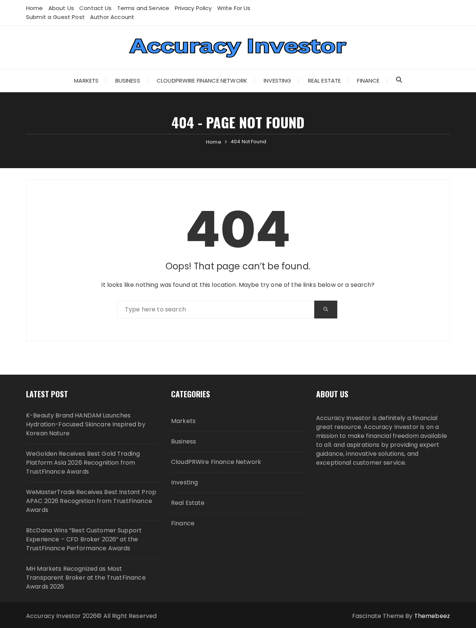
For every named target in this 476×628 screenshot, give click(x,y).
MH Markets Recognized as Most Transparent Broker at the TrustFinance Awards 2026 (86, 577)
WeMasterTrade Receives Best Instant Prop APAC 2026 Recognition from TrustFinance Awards (91, 501)
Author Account (112, 17)
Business (127, 80)
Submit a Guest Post (55, 17)
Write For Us (234, 8)
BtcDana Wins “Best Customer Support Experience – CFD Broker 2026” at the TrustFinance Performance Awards (84, 539)
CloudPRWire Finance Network (202, 80)
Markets (86, 80)
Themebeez (432, 616)
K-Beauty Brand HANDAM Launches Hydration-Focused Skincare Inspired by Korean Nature (85, 424)
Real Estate (324, 80)
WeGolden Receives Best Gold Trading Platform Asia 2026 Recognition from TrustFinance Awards (83, 462)
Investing (277, 80)
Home (34, 8)
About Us (61, 8)
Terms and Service (143, 8)
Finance (368, 80)
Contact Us (95, 8)
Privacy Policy (193, 8)
